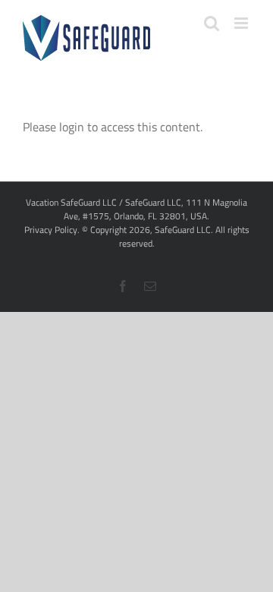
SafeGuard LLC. (184, 229)
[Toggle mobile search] (211, 23)
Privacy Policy (50, 229)
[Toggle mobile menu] (242, 23)
